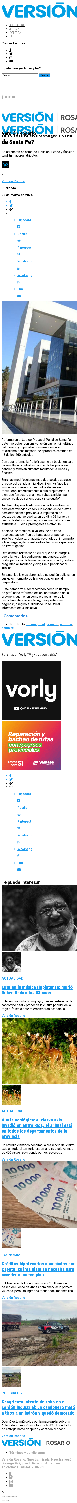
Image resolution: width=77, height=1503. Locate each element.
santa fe (8, 628)
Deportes (16, 36)
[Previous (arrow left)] (3, 1500)
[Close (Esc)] (3, 1496)
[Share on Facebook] (42, 202)
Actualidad (17, 25)
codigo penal (35, 624)
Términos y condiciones (27, 1453)
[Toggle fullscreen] (11, 1496)
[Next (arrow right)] (7, 1500)
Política (15, 32)
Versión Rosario (13, 181)
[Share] (7, 1496)
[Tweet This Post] (42, 206)
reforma (66, 624)
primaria (52, 624)
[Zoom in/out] (15, 1496)
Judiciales (16, 29)
